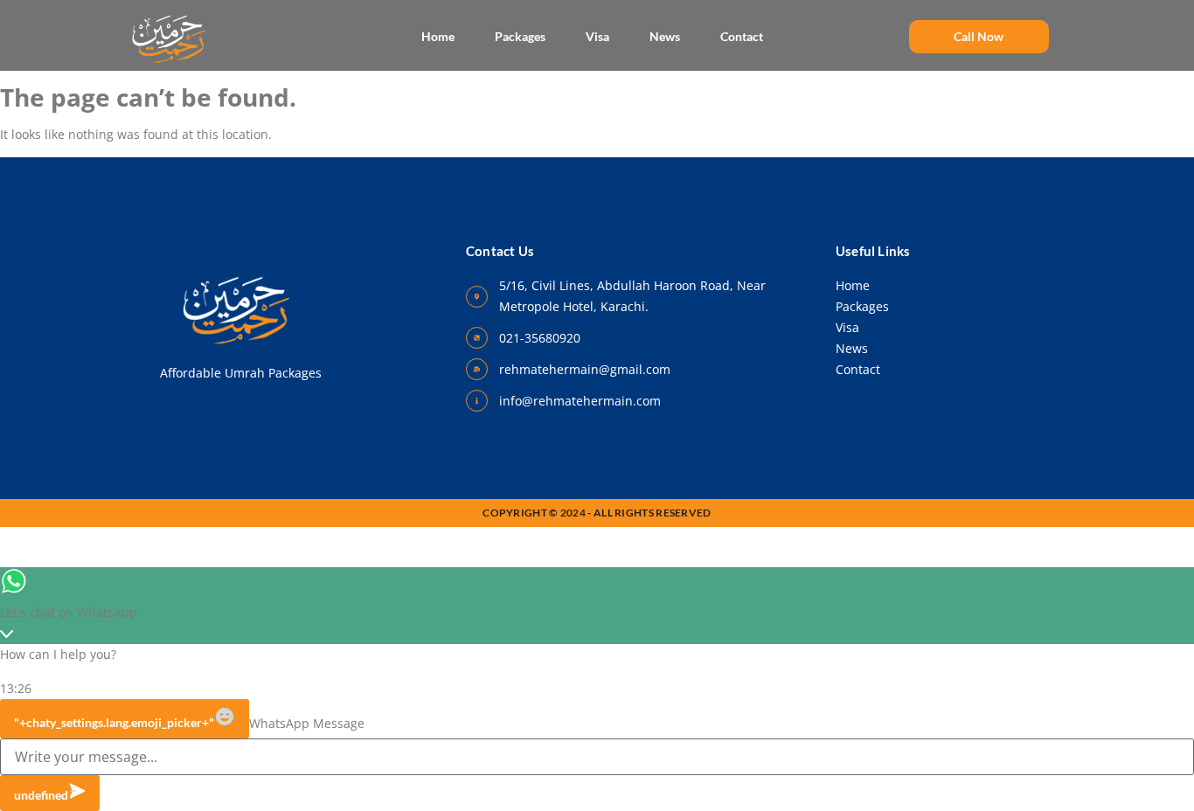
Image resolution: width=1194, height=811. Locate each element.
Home (438, 36)
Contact (741, 36)
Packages (520, 36)
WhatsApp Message (306, 723)
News (664, 36)
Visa (597, 36)
